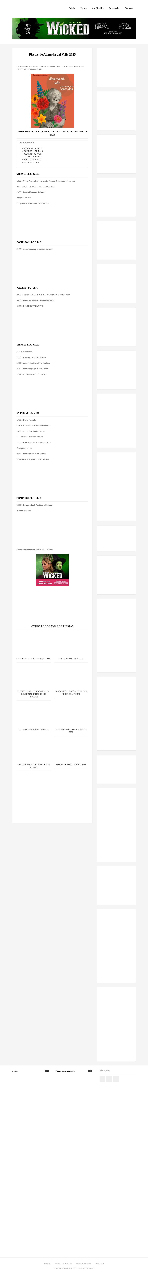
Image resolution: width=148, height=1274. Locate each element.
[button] (48, 1071)
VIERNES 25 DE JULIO (33, 157)
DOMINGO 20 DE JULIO (33, 151)
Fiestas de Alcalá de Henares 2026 (34, 659)
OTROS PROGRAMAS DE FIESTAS (52, 626)
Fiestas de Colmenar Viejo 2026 (34, 729)
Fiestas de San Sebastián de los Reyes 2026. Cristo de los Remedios (34, 694)
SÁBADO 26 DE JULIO (33, 159)
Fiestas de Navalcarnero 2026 (71, 765)
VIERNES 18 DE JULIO (33, 148)
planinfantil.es (29, 8)
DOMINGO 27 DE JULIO (33, 162)
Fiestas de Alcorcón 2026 (71, 659)
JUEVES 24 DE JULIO (32, 154)
